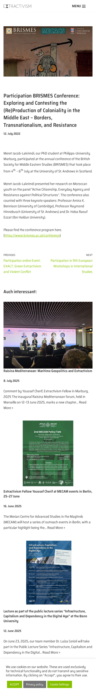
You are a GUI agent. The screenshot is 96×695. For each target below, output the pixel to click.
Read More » (56, 527)
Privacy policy (34, 684)
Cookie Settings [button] (59, 684)
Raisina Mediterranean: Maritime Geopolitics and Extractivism (47, 371)
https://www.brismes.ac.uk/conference (32, 235)
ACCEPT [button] (14, 684)
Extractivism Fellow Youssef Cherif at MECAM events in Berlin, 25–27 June (47, 494)
